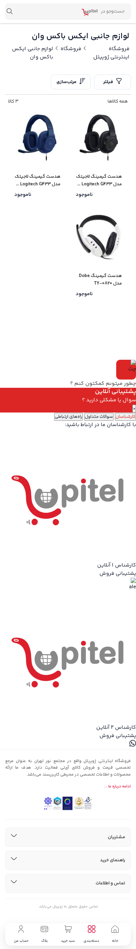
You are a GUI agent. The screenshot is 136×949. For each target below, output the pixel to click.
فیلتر (108, 82)
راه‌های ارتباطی (68, 416)
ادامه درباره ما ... (117, 786)
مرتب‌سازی (66, 82)
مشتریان (116, 837)
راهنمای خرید (112, 860)
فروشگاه (70, 49)
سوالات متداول (99, 416)
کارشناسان (125, 416)
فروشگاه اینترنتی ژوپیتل (111, 53)
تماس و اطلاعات (110, 883)
